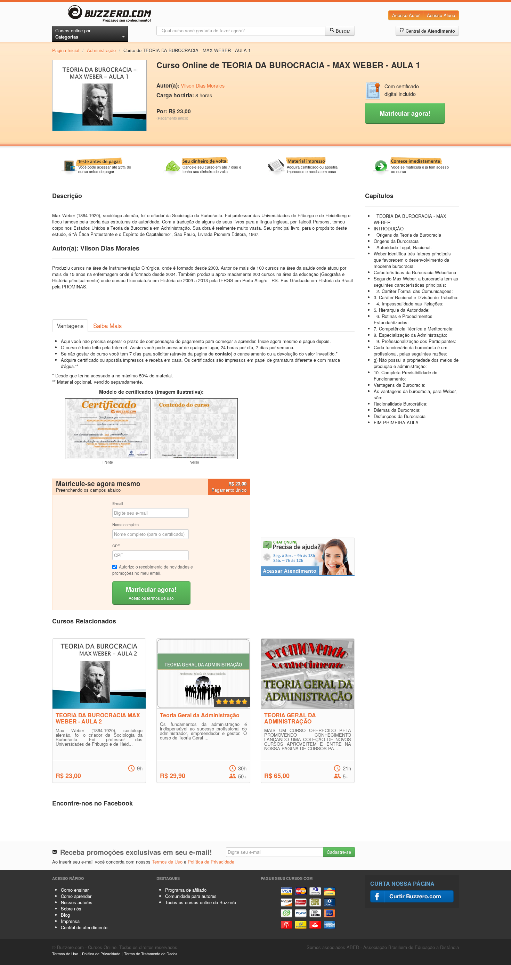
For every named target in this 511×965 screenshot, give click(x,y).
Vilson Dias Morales (203, 85)
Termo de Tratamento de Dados (151, 953)
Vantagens (70, 325)
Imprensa (70, 921)
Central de (429, 30)
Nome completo (125, 524)
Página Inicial (65, 50)
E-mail (117, 503)
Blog (65, 914)
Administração (101, 50)
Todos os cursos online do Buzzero (200, 902)
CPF (116, 545)
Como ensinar (75, 889)
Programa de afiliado (185, 889)
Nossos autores (76, 902)
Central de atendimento (84, 927)
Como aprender (76, 896)
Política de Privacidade (211, 861)
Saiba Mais (107, 325)
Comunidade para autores (191, 896)
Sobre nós (71, 908)
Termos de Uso (167, 861)
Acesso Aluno (441, 15)
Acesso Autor (406, 15)
